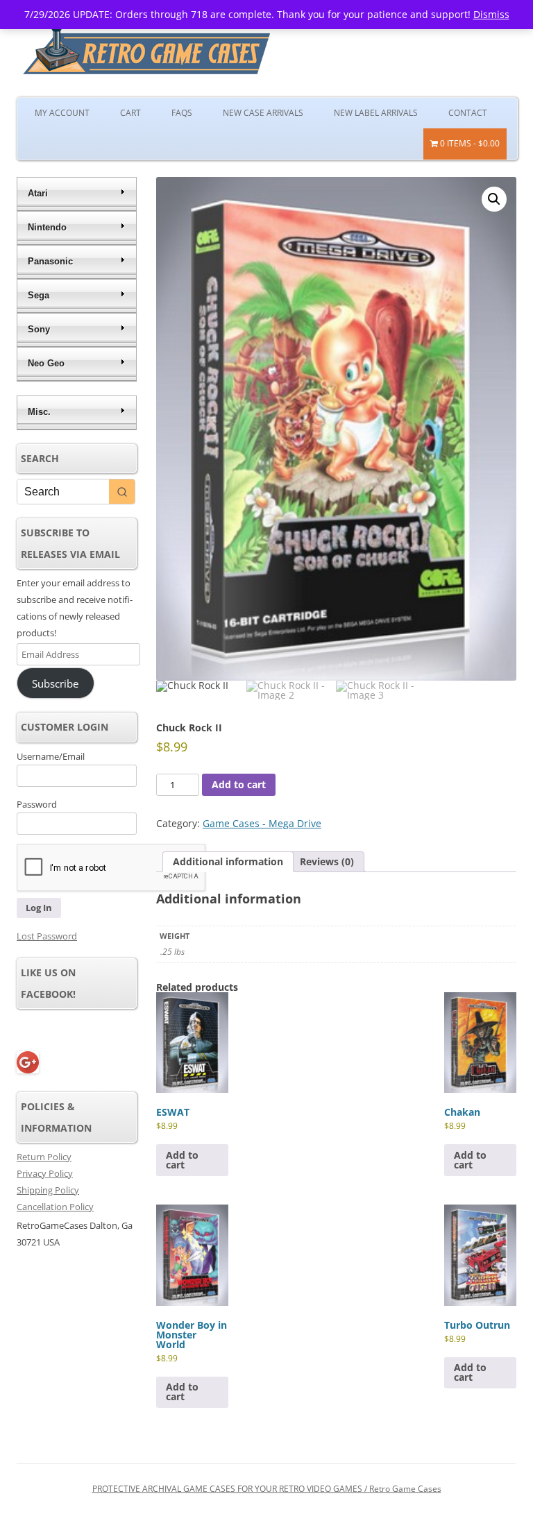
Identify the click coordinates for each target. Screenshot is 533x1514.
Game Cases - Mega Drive (262, 823)
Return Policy (44, 1156)
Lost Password (47, 936)
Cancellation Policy (55, 1206)
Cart (130, 113)
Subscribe (55, 683)
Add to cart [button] (182, 1159)
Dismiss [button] (491, 14)
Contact (467, 113)
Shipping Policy (48, 1190)
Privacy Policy (45, 1173)
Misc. (39, 412)
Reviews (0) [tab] (327, 861)
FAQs (181, 113)
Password (37, 804)
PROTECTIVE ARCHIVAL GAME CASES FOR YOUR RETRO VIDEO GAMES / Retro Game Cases (266, 1489)
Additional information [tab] (228, 861)
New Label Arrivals (376, 113)
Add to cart (239, 784)
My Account (62, 113)
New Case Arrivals (263, 113)
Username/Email (51, 756)
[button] (494, 199)
